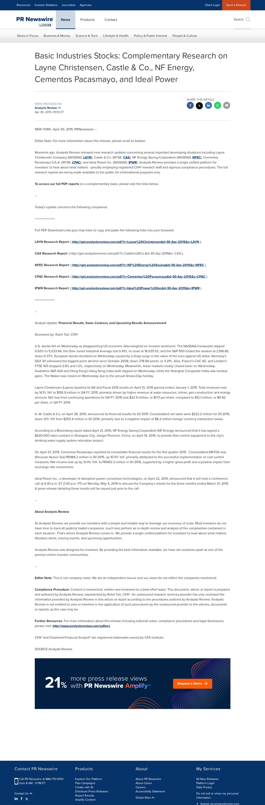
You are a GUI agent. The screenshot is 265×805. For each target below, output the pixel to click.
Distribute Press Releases (91, 791)
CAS (126, 157)
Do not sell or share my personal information (217, 795)
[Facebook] (21, 799)
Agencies (86, 5)
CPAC (76, 162)
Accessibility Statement (150, 791)
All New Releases (207, 779)
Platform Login (205, 783)
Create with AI (84, 787)
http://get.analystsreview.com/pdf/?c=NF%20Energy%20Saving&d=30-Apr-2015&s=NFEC (138, 265)
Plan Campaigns (85, 783)
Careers (141, 787)
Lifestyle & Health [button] (116, 35)
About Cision (144, 783)
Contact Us (21, 794)
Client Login (212, 5)
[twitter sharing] (199, 106)
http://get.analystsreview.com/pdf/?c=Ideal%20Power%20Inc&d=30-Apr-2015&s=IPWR (136, 288)
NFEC (196, 157)
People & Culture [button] (184, 35)
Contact (111, 19)
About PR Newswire (148, 779)
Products (87, 19)
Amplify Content (85, 800)
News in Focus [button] (27, 35)
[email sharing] (226, 106)
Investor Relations (46, 5)
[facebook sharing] (190, 106)
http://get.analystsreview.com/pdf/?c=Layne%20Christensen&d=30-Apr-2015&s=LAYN (135, 241)
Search (239, 19)
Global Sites (144, 798)
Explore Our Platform (88, 779)
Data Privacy (204, 787)
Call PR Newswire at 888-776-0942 (41, 779)
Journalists (69, 5)
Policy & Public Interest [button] (150, 35)
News (65, 19)
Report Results (84, 795)
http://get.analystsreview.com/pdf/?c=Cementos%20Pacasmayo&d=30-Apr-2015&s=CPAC (138, 276)
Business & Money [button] (57, 35)
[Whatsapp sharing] (217, 106)
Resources (23, 5)
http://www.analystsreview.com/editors (81, 626)
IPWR (133, 162)
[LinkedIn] (16, 799)
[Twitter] (26, 799)
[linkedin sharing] (208, 106)
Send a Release (236, 5)
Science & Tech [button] (87, 35)
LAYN (87, 157)
